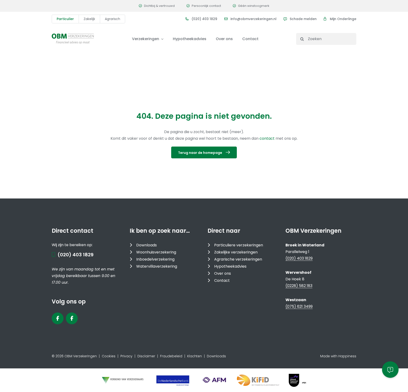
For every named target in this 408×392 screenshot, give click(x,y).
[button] (390, 369)
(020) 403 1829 (204, 19)
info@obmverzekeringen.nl (253, 19)
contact (267, 138)
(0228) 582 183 (298, 285)
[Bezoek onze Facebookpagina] (58, 318)
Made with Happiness (338, 356)
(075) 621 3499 (299, 306)
